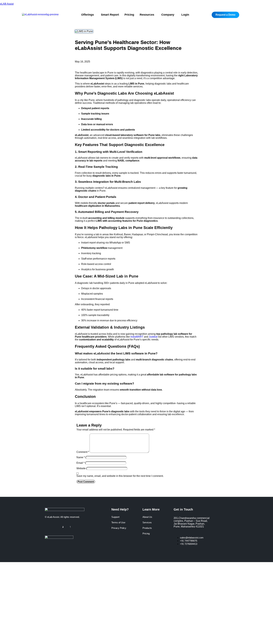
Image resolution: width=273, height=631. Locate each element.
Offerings (87, 14)
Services (147, 522)
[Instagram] (63, 527)
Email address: (16, 602)
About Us (147, 517)
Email (80, 463)
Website (81, 468)
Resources (147, 14)
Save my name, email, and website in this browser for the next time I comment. (120, 476)
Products (147, 528)
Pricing (129, 14)
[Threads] (67, 527)
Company (167, 14)
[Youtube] (70, 527)
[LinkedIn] (59, 527)
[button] (88, 15)
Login (185, 14)
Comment (82, 452)
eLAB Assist (7, 4)
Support (115, 517)
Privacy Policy (118, 528)
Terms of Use (118, 522)
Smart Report (110, 14)
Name (80, 457)
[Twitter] (55, 527)
